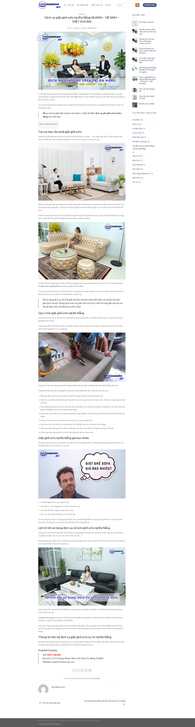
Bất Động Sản (82, 5)
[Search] (65, 5)
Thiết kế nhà (87, 720)
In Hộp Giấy (137, 128)
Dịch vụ (70, 5)
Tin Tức (107, 5)
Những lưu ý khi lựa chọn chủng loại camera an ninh (146, 41)
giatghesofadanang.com (63, 661)
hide (55, 124)
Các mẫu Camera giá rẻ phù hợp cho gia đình (147, 60)
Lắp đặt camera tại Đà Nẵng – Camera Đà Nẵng (144, 147)
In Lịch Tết (136, 133)
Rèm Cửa (136, 178)
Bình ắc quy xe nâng (146, 103)
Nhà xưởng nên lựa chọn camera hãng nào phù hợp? (147, 50)
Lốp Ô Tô (135, 156)
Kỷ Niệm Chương (139, 141)
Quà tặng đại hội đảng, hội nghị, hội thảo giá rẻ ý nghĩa (147, 69)
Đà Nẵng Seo (92, 28)
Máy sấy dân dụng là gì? (51, 703)
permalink (96, 678)
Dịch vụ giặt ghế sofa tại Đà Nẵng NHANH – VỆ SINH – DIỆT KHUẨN (147, 80)
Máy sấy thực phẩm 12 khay (146, 97)
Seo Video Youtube (146, 22)
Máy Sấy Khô (137, 165)
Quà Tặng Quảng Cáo (140, 173)
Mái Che (135, 160)
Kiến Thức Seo (97, 5)
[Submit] (137, 5)
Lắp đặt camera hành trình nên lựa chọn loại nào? (147, 31)
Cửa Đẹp (135, 120)
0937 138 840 (53, 654)
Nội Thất (135, 169)
